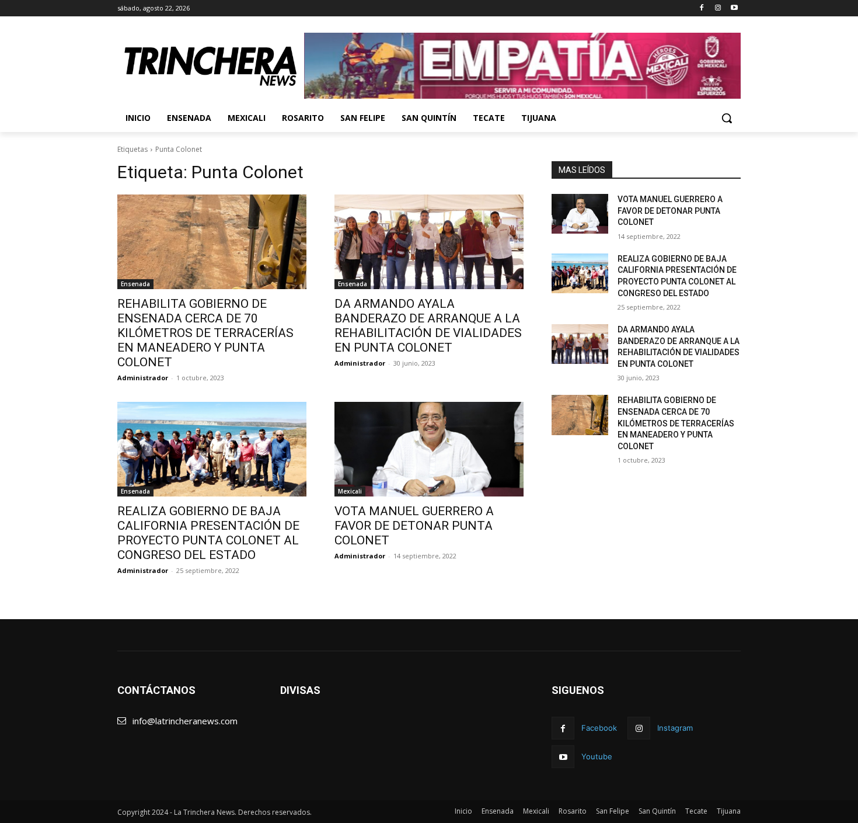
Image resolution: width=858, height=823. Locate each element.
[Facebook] (702, 8)
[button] (727, 118)
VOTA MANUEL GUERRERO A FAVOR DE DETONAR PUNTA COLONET (414, 525)
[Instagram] (717, 8)
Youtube (596, 756)
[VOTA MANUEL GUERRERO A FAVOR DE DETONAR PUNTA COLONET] (429, 449)
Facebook (599, 727)
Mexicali (350, 491)
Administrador (142, 377)
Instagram (675, 727)
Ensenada (135, 284)
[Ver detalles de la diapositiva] (522, 66)
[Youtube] (734, 8)
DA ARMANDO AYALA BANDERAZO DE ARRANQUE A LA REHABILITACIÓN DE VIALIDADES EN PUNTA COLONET (428, 326)
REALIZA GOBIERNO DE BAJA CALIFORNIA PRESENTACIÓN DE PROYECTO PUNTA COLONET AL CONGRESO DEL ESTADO (208, 533)
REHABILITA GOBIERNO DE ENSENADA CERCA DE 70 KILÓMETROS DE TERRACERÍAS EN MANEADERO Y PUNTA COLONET (205, 333)
